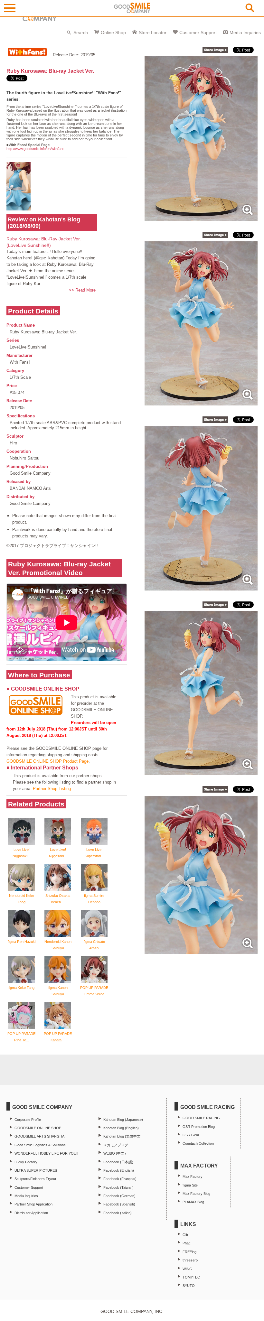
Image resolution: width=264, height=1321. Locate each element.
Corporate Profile (27, 1119)
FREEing (189, 1252)
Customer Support (198, 32)
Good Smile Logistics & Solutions (40, 1145)
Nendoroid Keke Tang (21, 899)
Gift (185, 1235)
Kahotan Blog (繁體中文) (122, 1136)
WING (187, 1269)
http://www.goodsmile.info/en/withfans (35, 149)
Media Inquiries (245, 32)
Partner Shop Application (33, 1204)
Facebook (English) (118, 1170)
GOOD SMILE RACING (201, 1118)
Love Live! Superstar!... (94, 853)
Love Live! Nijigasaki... (21, 853)
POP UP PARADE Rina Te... (21, 1037)
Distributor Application (31, 1213)
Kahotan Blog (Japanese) (123, 1119)
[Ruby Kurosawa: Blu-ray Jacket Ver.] (201, 217)
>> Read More (82, 290)
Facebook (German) (119, 1196)
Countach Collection (198, 1143)
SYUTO (189, 1286)
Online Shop (113, 32)
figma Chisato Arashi (94, 945)
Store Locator (152, 32)
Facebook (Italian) (117, 1213)
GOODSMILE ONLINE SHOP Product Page (47, 761)
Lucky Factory (25, 1162)
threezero (190, 1260)
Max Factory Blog (196, 1193)
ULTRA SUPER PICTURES (35, 1170)
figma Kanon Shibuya (58, 991)
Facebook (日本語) (118, 1162)
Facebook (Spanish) (119, 1204)
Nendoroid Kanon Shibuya (57, 945)
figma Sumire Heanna (94, 899)
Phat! (187, 1243)
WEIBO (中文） (115, 1153)
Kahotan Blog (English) (121, 1128)
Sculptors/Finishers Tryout (35, 1179)
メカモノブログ (115, 1145)
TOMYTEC (191, 1277)
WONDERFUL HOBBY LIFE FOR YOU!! (46, 1153)
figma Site (190, 1185)
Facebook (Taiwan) (118, 1187)
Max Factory (193, 1176)
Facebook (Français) (120, 1179)
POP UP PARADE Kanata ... (58, 1037)
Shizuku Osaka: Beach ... (58, 899)
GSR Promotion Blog (199, 1127)
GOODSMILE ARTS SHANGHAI (39, 1136)
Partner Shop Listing (52, 788)
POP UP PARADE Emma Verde (94, 991)
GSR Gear (191, 1135)
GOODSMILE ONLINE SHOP (37, 1128)
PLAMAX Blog (193, 1202)
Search (80, 32)
